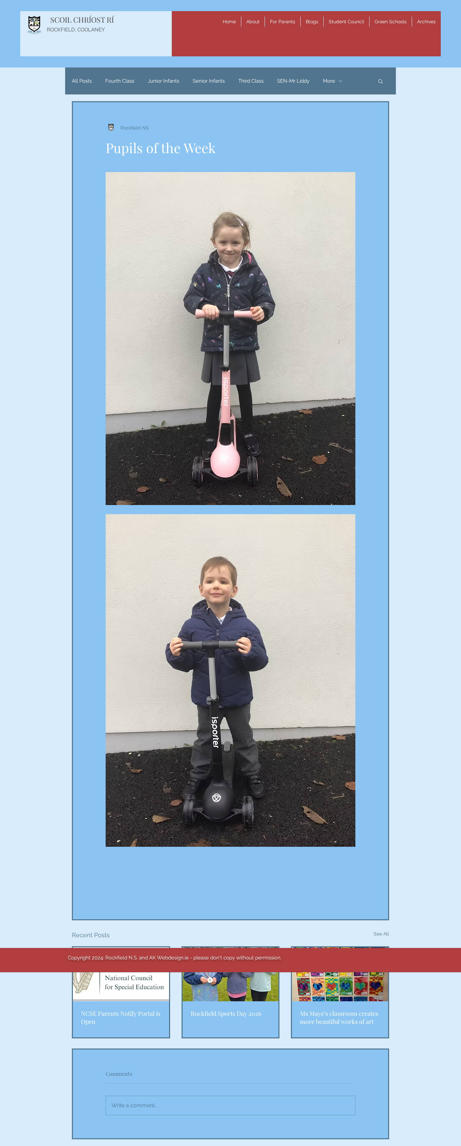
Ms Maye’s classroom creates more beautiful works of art (339, 1017)
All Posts (82, 81)
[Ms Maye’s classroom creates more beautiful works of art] (340, 974)
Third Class (251, 81)
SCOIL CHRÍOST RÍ (82, 20)
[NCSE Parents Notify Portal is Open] (121, 974)
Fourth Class (119, 81)
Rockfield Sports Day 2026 (226, 1013)
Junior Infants (163, 81)
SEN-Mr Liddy (293, 81)
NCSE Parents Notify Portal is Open (120, 1017)
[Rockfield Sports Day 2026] (231, 974)
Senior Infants (209, 81)
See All (381, 934)
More (329, 81)
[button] (253, 22)
